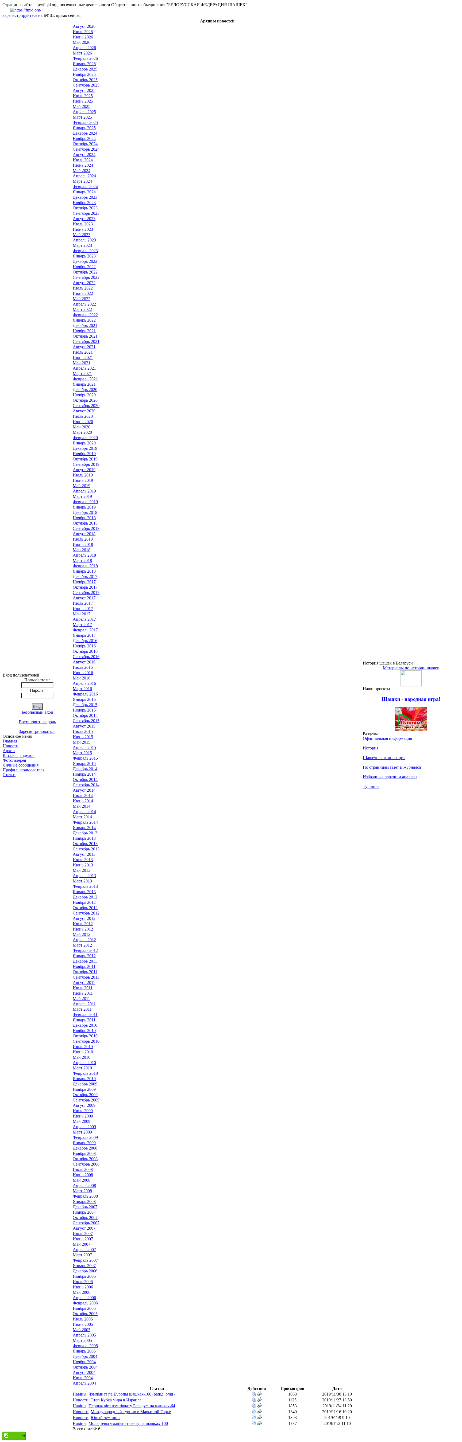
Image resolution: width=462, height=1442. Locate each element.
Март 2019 (82, 496)
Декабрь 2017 (85, 576)
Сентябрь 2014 (86, 785)
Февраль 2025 (85, 122)
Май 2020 (81, 427)
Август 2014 (84, 790)
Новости (10, 746)
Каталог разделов (18, 755)
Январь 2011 (84, 1020)
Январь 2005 (84, 1351)
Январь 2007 (84, 1265)
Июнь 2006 (83, 1287)
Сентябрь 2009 (86, 1100)
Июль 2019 (83, 475)
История (370, 748)
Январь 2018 (84, 571)
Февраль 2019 (85, 501)
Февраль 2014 (85, 822)
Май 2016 (81, 678)
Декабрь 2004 (85, 1356)
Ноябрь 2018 (84, 517)
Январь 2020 (84, 443)
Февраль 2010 (85, 1073)
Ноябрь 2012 (84, 902)
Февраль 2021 (85, 379)
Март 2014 (82, 817)
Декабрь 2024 (85, 133)
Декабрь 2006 (85, 1271)
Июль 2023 (83, 224)
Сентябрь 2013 (86, 849)
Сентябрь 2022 (86, 277)
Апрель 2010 (84, 1062)
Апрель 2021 (84, 368)
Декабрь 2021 (85, 325)
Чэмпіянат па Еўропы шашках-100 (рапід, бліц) (131, 1394)
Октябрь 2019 (85, 459)
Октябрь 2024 (85, 144)
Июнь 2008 (83, 1175)
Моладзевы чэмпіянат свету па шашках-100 (128, 1423)
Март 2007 (82, 1255)
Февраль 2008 (85, 1196)
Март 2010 (82, 1068)
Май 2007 (81, 1244)
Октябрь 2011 (85, 972)
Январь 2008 (84, 1201)
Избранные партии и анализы (390, 777)
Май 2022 (81, 298)
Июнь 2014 (83, 801)
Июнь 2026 (83, 37)
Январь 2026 (84, 63)
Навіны (79, 1394)
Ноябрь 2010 (84, 1030)
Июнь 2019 (83, 480)
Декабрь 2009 (85, 1084)
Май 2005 (81, 1329)
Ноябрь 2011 (84, 966)
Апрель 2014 (84, 811)
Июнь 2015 (83, 736)
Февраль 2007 (85, 1260)
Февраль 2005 (85, 1345)
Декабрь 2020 (85, 389)
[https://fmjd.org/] (25, 10)
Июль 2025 (83, 95)
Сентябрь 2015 (86, 720)
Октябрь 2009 (85, 1094)
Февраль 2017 (85, 630)
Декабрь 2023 (85, 197)
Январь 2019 (84, 507)
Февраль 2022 (85, 314)
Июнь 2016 (83, 672)
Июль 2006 (83, 1281)
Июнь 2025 (83, 101)
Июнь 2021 (83, 357)
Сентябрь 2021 (86, 341)
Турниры (371, 786)
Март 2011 (82, 1009)
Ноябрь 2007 (84, 1212)
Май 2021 (81, 363)
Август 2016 (84, 662)
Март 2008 (82, 1191)
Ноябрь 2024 (84, 138)
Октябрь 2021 (85, 336)
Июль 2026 (83, 31)
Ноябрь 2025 (84, 74)
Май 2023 (81, 234)
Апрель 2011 (84, 1004)
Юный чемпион (105, 1417)
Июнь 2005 (83, 1324)
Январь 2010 (84, 1078)
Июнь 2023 (83, 229)
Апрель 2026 (84, 47)
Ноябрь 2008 (84, 1153)
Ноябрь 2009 (84, 1089)
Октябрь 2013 (85, 843)
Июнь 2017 (83, 608)
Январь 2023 (84, 256)
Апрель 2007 (84, 1249)
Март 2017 (82, 624)
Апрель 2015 (84, 747)
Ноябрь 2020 (84, 395)
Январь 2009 (84, 1142)
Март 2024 (82, 181)
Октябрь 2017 (85, 587)
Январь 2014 (84, 827)
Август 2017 (84, 598)
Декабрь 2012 (85, 897)
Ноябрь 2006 (84, 1276)
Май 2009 (81, 1121)
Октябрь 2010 (85, 1036)
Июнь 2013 (83, 865)
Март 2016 (82, 688)
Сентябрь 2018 (86, 528)
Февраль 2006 (85, 1303)
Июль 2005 (83, 1319)
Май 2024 (81, 170)
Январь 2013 (84, 891)
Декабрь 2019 (85, 448)
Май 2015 (81, 742)
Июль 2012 (83, 923)
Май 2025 (81, 106)
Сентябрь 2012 (86, 913)
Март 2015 (82, 753)
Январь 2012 (84, 955)
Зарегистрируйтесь (19, 15)
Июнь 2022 (83, 293)
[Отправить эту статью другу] (259, 1394)
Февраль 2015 (85, 758)
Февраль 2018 (85, 566)
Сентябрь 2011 (86, 977)
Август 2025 (84, 90)
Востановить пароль (37, 722)
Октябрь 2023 (85, 208)
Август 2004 (84, 1372)
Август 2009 (84, 1105)
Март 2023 (82, 245)
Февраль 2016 (85, 694)
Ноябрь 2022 (84, 266)
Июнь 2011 (83, 993)
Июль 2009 (83, 1110)
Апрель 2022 (84, 304)
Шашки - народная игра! (411, 699)
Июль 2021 (83, 352)
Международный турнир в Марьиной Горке (131, 1411)
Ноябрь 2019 (84, 453)
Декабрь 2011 (85, 961)
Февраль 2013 (85, 886)
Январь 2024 (84, 192)
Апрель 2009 (84, 1126)
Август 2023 (84, 218)
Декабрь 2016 (85, 640)
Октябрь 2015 (85, 715)
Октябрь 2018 (85, 523)
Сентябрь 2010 (86, 1041)
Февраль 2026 (85, 58)
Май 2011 (81, 998)
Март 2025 (82, 117)
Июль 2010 (83, 1046)
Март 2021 (82, 373)
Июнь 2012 (83, 929)
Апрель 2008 (84, 1185)
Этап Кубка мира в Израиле (116, 1400)
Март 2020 (82, 432)
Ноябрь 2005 (84, 1308)
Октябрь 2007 (85, 1217)
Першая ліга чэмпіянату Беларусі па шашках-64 (131, 1406)
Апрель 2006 (84, 1297)
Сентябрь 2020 (86, 405)
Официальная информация (387, 738)
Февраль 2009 (85, 1137)
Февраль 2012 (85, 950)
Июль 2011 (83, 988)
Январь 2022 (84, 320)
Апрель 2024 (84, 176)
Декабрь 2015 (85, 704)
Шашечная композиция (384, 757)
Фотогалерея (14, 760)
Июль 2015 (83, 731)
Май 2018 (81, 550)
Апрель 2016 (84, 683)
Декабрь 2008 (85, 1148)
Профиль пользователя (23, 770)
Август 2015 (84, 726)
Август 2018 (84, 534)
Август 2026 (84, 26)
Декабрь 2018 (85, 512)
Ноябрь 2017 (84, 582)
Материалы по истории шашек (411, 668)
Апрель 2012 (84, 939)
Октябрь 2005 (85, 1313)
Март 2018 (82, 560)
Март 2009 (82, 1132)
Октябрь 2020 (85, 400)
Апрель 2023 (84, 240)
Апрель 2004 (84, 1383)
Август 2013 (84, 854)
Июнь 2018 (83, 544)
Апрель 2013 (84, 875)
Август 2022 (84, 282)
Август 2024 (84, 154)
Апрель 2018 (84, 555)
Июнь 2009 (83, 1116)
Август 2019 (84, 469)
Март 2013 (82, 881)
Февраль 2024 (85, 186)
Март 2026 (82, 53)
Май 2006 (81, 1292)
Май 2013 (81, 870)
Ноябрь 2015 (84, 710)
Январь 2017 (84, 635)
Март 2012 (82, 945)
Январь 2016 (84, 699)
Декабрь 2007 (85, 1207)
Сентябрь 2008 (86, 1164)
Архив (9, 750)
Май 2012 (81, 934)
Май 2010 (81, 1057)
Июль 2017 (83, 603)
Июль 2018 (83, 539)
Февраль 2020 (85, 437)
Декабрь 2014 (85, 769)
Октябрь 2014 (85, 779)
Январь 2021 (84, 384)
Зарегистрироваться (37, 731)
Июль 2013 (83, 859)
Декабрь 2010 (85, 1025)
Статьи (9, 774)
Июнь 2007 (83, 1239)
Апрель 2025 (84, 112)
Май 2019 (81, 485)
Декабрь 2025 (85, 69)
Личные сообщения (20, 765)
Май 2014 (81, 806)
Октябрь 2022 (85, 272)
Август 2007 (84, 1228)
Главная (10, 741)
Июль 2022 (83, 288)
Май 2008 (81, 1180)
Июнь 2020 (83, 421)
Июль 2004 (83, 1377)
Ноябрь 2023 (84, 202)
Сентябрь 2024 (86, 149)
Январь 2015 (84, 763)
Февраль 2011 (85, 1014)
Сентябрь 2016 (86, 656)
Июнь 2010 (83, 1052)
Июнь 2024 (83, 165)
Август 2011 (84, 982)
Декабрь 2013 (85, 833)
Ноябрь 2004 (84, 1361)
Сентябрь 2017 (86, 592)
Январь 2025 (84, 128)
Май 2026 (81, 42)
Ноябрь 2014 (84, 774)
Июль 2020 (83, 416)
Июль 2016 (83, 667)
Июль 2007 (83, 1233)
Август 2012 (84, 918)
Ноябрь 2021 (84, 331)
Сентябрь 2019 (86, 464)
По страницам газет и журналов (392, 767)
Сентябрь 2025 (86, 85)
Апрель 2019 (84, 491)
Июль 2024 (83, 160)
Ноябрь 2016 (84, 646)
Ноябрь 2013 (84, 838)
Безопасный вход (37, 712)
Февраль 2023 (85, 250)
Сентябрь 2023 (86, 213)
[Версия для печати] (254, 1394)
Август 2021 (84, 347)
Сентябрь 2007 (86, 1223)
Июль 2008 (83, 1169)
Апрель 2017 (84, 619)
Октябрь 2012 (85, 907)
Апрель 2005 (84, 1335)
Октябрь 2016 (85, 651)
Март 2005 (82, 1340)
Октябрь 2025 (85, 79)
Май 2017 (81, 614)
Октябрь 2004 (85, 1367)
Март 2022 (82, 309)
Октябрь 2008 (85, 1158)
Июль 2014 (83, 795)
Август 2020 (84, 411)
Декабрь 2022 (85, 261)
